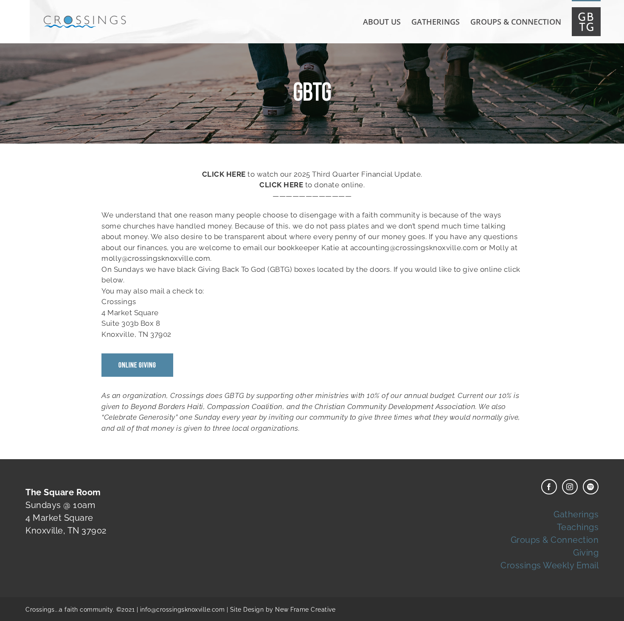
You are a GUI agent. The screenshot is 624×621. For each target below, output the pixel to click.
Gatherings (576, 514)
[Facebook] (549, 486)
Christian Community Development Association (395, 406)
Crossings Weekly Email (549, 565)
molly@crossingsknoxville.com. (156, 258)
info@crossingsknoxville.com (182, 609)
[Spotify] (591, 486)
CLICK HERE (224, 174)
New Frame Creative (305, 609)
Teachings (578, 527)
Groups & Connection (555, 540)
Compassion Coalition (245, 406)
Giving (586, 553)
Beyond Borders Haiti (167, 406)
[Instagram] (570, 486)
